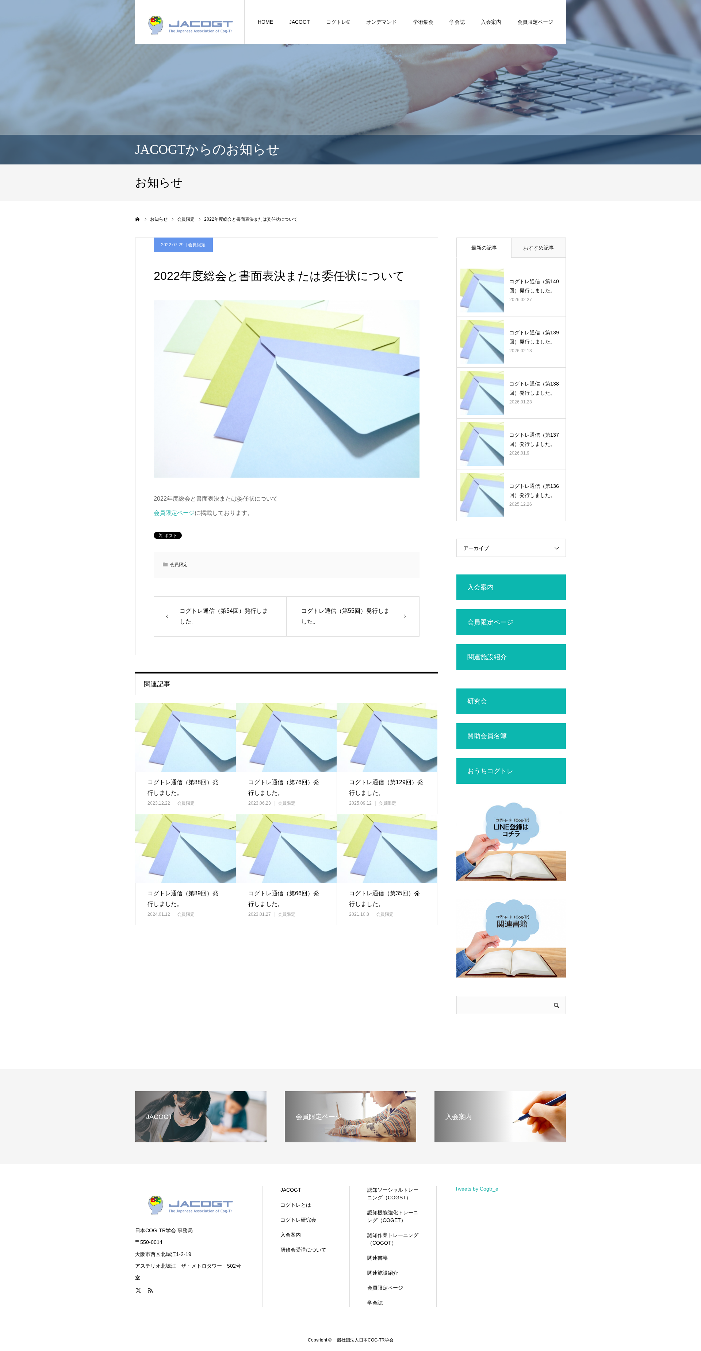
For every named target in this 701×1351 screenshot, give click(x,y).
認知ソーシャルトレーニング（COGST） (392, 1193)
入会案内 (290, 1235)
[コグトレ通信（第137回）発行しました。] (482, 444)
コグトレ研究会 (298, 1220)
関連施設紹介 (382, 1273)
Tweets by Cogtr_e (476, 1189)
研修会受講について (303, 1250)
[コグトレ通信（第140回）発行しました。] (482, 290)
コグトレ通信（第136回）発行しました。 (534, 490)
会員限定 (197, 244)
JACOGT (299, 22)
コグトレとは (295, 1205)
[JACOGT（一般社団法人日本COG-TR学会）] (190, 22)
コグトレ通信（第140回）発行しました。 (534, 285)
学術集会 (423, 22)
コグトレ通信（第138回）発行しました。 (534, 388)
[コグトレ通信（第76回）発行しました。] (286, 737)
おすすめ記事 (538, 248)
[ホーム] (137, 219)
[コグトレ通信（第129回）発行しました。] (387, 737)
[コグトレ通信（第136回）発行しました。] (482, 495)
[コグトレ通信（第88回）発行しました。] (185, 737)
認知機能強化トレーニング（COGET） (392, 1216)
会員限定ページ (535, 22)
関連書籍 (377, 1258)
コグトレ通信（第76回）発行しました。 (283, 787)
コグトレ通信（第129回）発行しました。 (386, 787)
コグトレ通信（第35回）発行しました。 (384, 898)
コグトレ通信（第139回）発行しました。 (534, 337)
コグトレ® (338, 22)
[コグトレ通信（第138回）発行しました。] (482, 393)
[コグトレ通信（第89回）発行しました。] (185, 848)
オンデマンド (381, 22)
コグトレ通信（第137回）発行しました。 (534, 439)
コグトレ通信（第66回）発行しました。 (283, 898)
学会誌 (457, 22)
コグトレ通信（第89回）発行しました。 (183, 898)
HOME (265, 22)
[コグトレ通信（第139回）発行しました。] (482, 342)
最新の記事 (484, 248)
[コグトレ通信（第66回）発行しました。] (286, 848)
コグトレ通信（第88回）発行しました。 (183, 787)
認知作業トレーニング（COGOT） (392, 1239)
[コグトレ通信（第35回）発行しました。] (387, 848)
